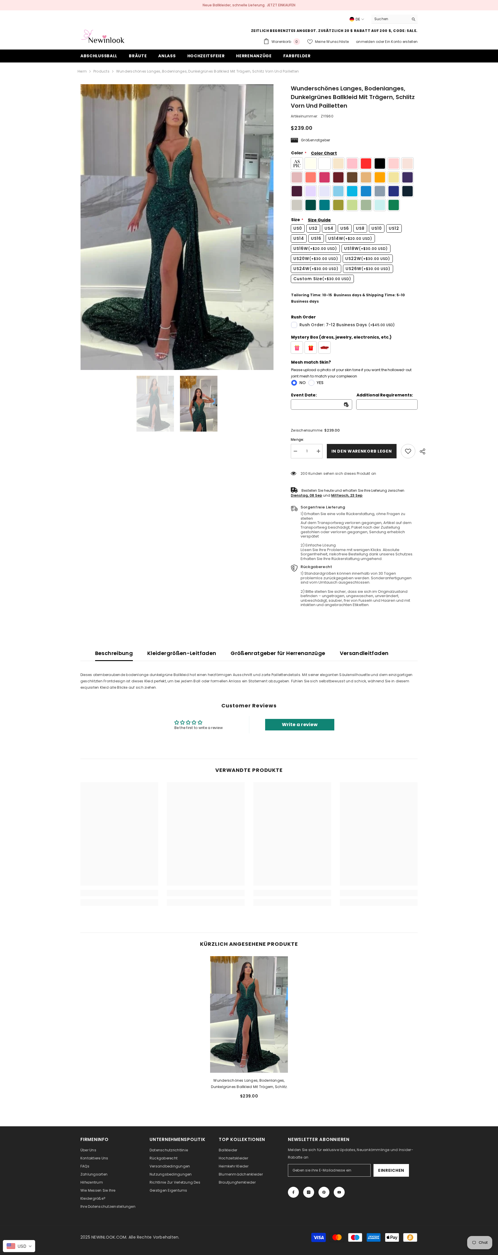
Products (101, 71)
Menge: (297, 439)
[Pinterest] (323, 1192)
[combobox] (390, 19)
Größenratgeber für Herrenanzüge (278, 653)
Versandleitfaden (364, 653)
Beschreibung (114, 653)
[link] (408, 451)
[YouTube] (339, 1192)
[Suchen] (394, 19)
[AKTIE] (420, 451)
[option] (177, 227)
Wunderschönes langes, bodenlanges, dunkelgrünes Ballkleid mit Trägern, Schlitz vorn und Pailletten (249, 1084)
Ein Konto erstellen (401, 41)
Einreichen (391, 1170)
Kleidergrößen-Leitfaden (181, 653)
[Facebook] (293, 1192)
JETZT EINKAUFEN (281, 5)
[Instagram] (308, 1192)
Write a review (300, 724)
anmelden (366, 41)
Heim (82, 71)
